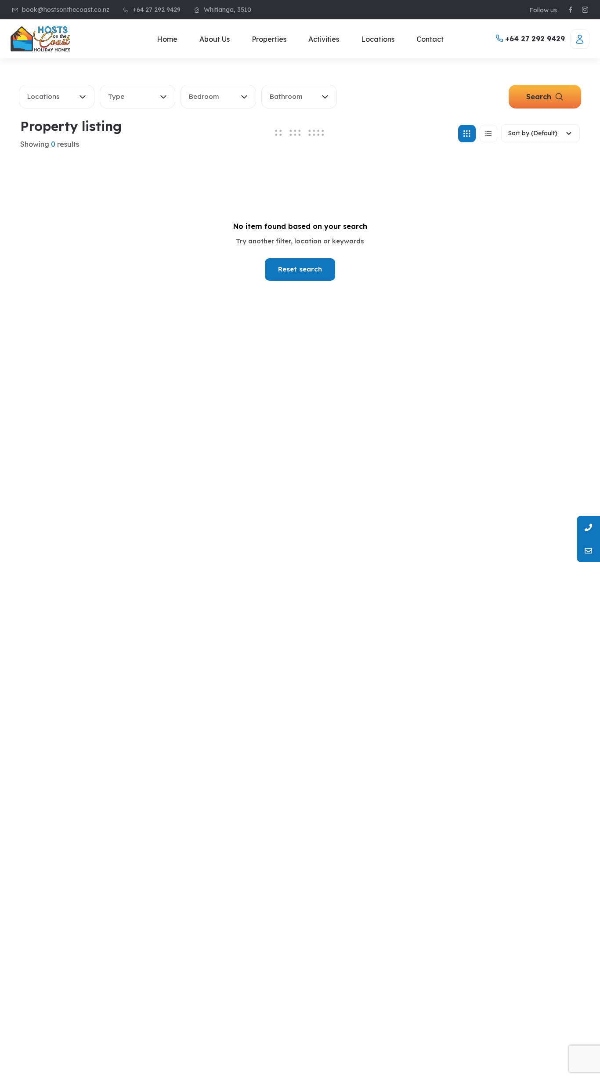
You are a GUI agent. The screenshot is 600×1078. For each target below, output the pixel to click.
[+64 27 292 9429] (588, 527)
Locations (377, 39)
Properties (269, 39)
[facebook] (570, 10)
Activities (323, 39)
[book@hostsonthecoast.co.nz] (588, 550)
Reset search (300, 269)
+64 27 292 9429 (534, 38)
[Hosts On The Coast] (40, 38)
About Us (214, 39)
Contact (430, 39)
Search (539, 96)
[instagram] (585, 10)
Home (167, 39)
